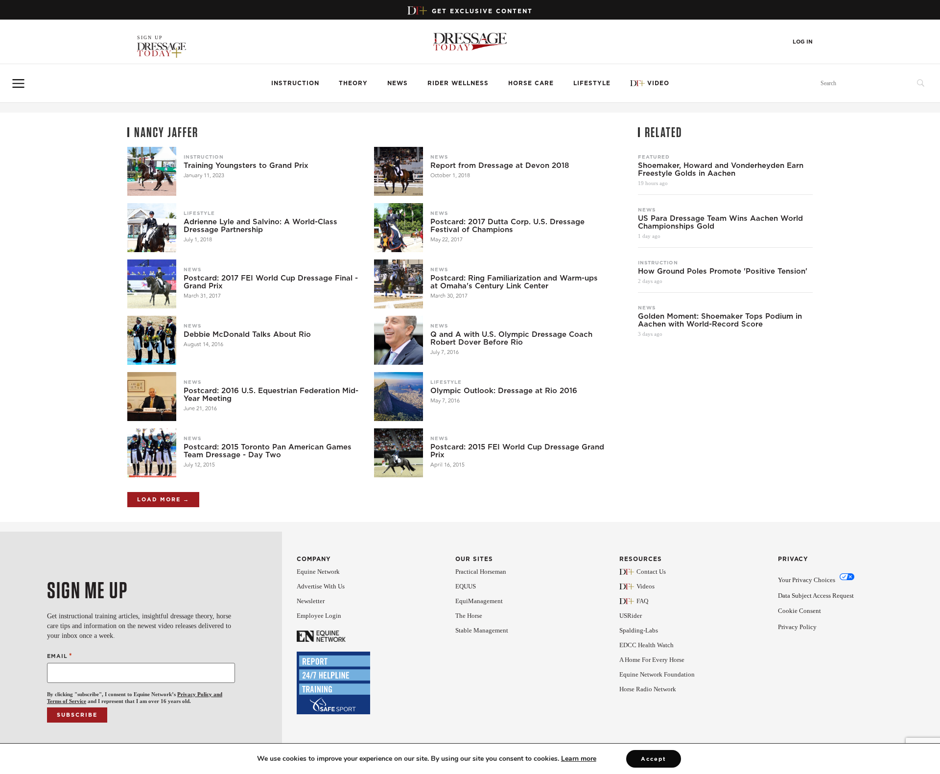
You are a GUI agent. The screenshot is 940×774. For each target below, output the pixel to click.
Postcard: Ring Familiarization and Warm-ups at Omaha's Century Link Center (514, 282)
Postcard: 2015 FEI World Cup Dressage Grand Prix (517, 451)
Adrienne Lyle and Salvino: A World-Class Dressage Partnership (260, 226)
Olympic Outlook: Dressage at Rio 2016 (503, 391)
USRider (630, 615)
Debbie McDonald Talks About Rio (247, 334)
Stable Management (481, 630)
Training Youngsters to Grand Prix (246, 165)
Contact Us (651, 571)
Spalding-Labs (638, 630)
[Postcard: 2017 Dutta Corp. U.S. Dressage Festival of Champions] (398, 227)
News (397, 83)
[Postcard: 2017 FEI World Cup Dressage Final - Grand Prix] (151, 283)
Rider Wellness (458, 83)
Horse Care (531, 83)
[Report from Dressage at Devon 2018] (398, 171)
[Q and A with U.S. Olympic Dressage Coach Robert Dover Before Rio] (398, 340)
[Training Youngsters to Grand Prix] (151, 171)
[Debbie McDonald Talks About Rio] (151, 340)
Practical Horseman (480, 571)
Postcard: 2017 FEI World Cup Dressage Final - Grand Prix (271, 282)
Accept (653, 758)
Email (59, 656)
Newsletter (311, 601)
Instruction (295, 83)
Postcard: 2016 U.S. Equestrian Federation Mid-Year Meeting (271, 394)
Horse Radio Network (647, 689)
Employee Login (319, 615)
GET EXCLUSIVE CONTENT (482, 11)
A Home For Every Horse (651, 659)
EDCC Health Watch (646, 645)
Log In (803, 42)
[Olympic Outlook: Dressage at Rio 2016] (398, 396)
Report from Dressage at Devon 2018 (499, 165)
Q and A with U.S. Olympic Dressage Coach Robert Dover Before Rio (511, 338)
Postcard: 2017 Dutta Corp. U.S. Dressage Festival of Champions (507, 226)
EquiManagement (479, 601)
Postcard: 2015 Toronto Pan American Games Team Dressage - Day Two (268, 451)
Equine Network (318, 571)
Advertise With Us (321, 586)
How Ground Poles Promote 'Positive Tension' (722, 271)
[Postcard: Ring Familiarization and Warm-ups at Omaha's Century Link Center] (398, 283)
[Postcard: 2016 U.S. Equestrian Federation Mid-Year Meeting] (151, 396)
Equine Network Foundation (657, 674)
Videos (645, 586)
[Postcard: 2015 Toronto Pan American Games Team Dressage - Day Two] (151, 452)
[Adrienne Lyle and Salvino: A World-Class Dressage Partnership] (151, 227)
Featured (654, 156)
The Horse (468, 615)
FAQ (642, 601)
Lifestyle (592, 83)
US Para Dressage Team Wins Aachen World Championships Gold (720, 222)
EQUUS (465, 586)
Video (658, 83)
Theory (353, 83)
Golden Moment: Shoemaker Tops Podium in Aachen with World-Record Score (720, 320)
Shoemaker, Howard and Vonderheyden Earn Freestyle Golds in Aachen (720, 169)
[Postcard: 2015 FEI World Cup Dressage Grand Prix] (398, 452)
